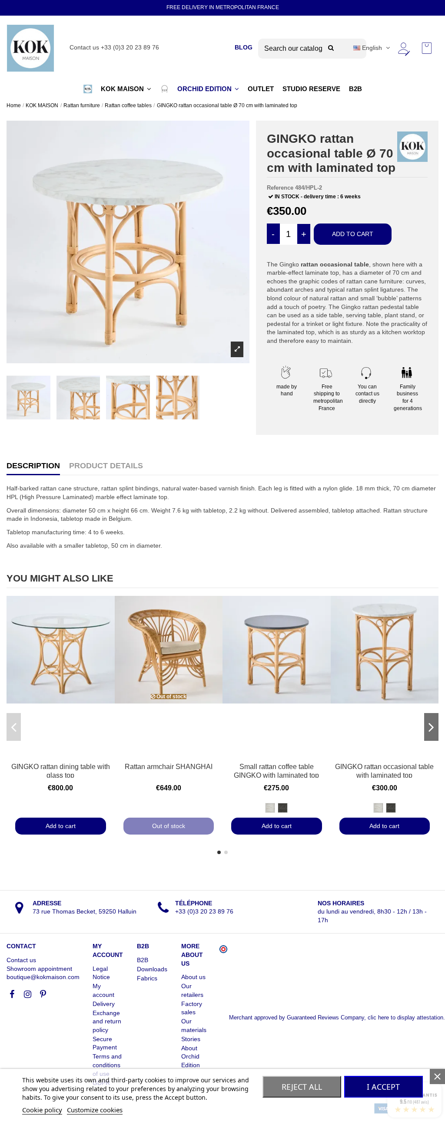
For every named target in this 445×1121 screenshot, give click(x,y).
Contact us (21, 960)
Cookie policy (42, 1109)
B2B (142, 960)
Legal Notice (101, 973)
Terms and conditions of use (107, 1065)
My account (103, 990)
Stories (190, 1039)
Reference (280, 187)
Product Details (106, 466)
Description (33, 466)
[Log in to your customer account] (403, 48)
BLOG (243, 47)
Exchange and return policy (107, 1021)
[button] (87, 89)
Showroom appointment (39, 968)
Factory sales (191, 1008)
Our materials (193, 1025)
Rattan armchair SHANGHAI (169, 766)
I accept (383, 1087)
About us (193, 976)
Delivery (104, 1003)
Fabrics (147, 978)
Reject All (302, 1087)
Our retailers (192, 990)
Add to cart (352, 233)
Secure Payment (105, 1043)
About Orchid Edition (190, 1056)
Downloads (152, 969)
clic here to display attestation (405, 1018)
